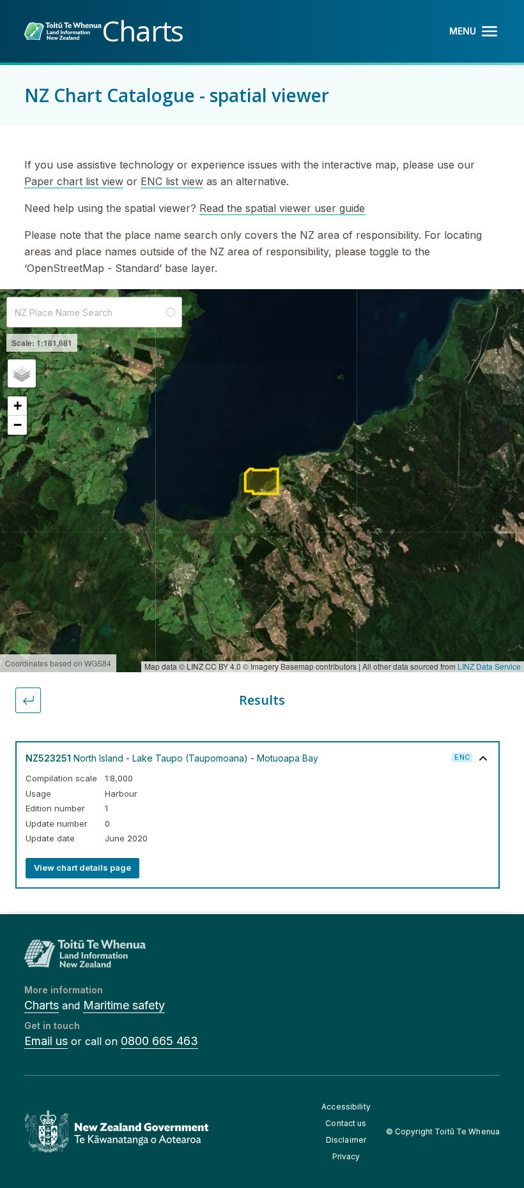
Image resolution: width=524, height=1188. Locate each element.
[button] (22, 373)
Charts (41, 1005)
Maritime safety (124, 1005)
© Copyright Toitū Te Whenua (443, 1131)
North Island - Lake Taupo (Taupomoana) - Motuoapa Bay (172, 758)
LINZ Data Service (489, 666)
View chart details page (82, 867)
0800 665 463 (159, 1041)
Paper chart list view (73, 181)
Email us (46, 1041)
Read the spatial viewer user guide (282, 208)
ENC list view (172, 181)
